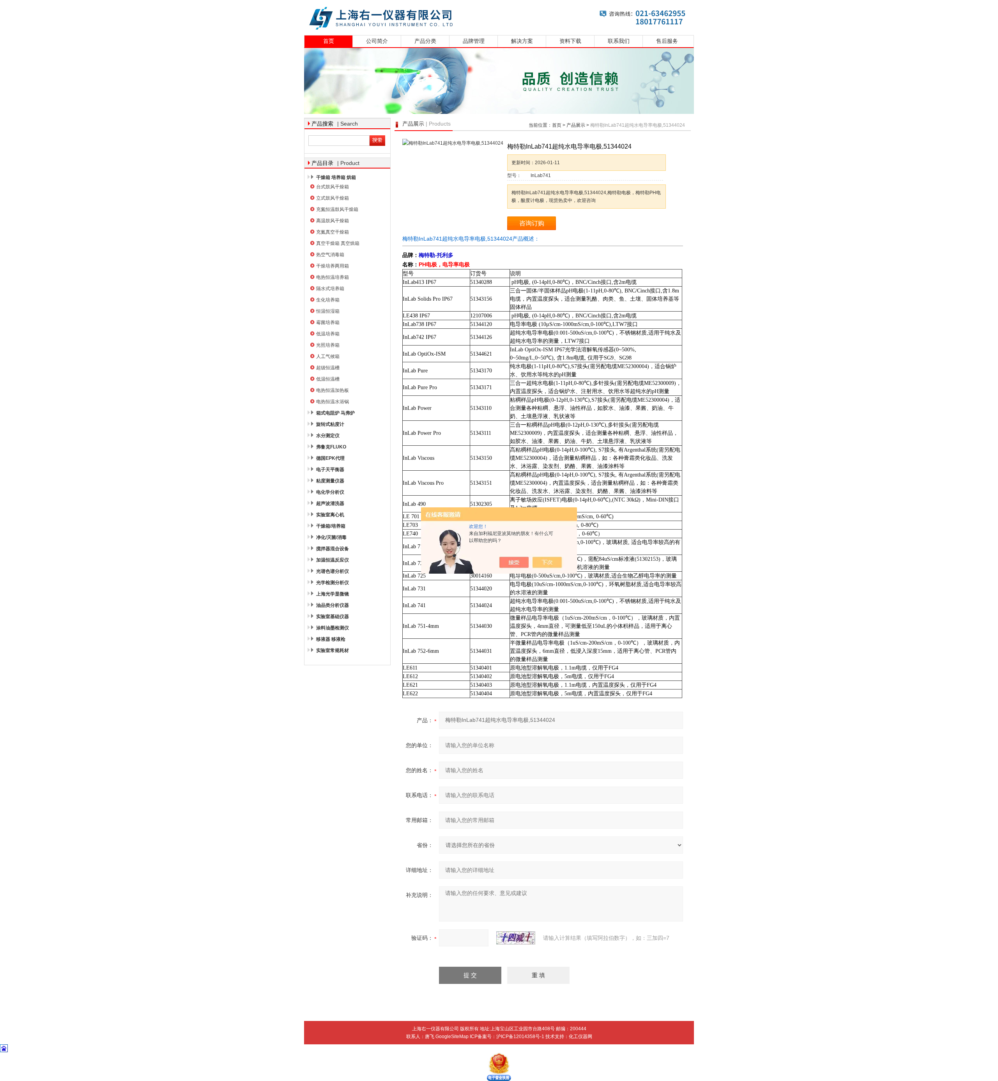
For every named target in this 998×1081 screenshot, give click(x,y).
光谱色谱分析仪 (332, 571)
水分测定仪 (328, 435)
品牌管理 (474, 41)
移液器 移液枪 (330, 639)
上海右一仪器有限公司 (499, 16)
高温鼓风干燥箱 (332, 220)
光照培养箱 (328, 345)
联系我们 (619, 41)
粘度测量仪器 (330, 481)
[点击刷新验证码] (515, 938)
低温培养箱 (328, 334)
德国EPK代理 (330, 458)
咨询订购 (531, 223)
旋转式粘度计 (330, 424)
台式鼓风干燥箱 (332, 187)
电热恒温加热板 (332, 390)
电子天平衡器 (330, 469)
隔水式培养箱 (330, 288)
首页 (328, 41)
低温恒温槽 (328, 379)
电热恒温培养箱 (332, 277)
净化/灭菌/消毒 (331, 537)
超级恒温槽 (328, 367)
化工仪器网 (580, 1036)
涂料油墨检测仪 (332, 628)
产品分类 (425, 41)
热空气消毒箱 (330, 254)
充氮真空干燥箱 (332, 232)
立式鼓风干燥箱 (332, 198)
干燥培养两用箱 (332, 266)
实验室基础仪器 (332, 616)
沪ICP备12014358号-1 (520, 1036)
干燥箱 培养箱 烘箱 (336, 177)
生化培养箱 (328, 300)
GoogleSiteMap (452, 1036)
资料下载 (570, 41)
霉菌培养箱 (328, 322)
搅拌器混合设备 (332, 548)
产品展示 (575, 125)
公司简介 (377, 41)
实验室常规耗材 (332, 650)
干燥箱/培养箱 (330, 526)
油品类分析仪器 (332, 605)
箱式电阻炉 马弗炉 (335, 413)
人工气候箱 (328, 356)
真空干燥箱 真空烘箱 (337, 243)
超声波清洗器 (330, 503)
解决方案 (522, 41)
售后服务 (667, 41)
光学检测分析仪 (332, 582)
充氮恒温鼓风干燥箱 (337, 209)
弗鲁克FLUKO (331, 447)
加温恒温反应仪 (332, 560)
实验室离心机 (330, 514)
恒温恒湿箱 (328, 311)
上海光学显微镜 (332, 594)
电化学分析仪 (330, 492)
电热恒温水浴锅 (332, 401)
